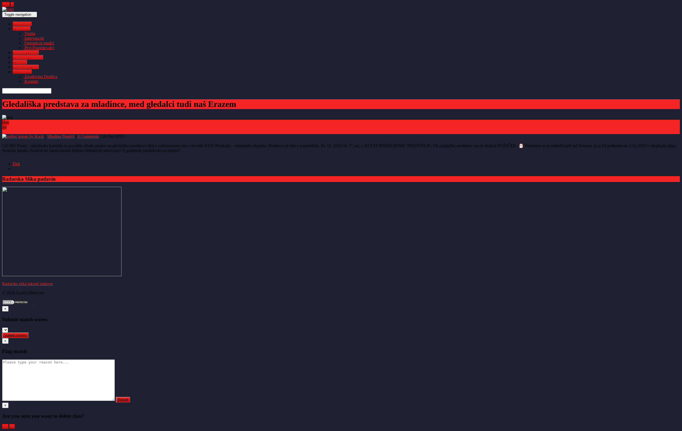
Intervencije (33, 38)
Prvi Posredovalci (38, 47)
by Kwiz (36, 136)
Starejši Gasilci (26, 52)
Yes (5, 426)
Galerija (20, 62)
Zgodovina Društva (40, 76)
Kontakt (30, 81)
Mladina (54, 136)
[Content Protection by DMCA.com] (15, 303)
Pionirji (68, 136)
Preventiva (22, 24)
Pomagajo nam (26, 67)
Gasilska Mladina (28, 57)
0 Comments (88, 136)
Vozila (29, 33)
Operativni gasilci (38, 43)
